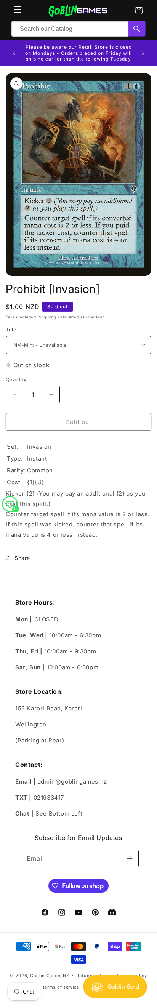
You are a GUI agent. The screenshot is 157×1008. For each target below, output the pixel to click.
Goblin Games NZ (49, 975)
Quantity (16, 379)
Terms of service (60, 987)
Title (11, 329)
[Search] (137, 29)
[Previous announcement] (14, 53)
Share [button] (22, 558)
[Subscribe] (130, 858)
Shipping (47, 317)
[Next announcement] (143, 53)
